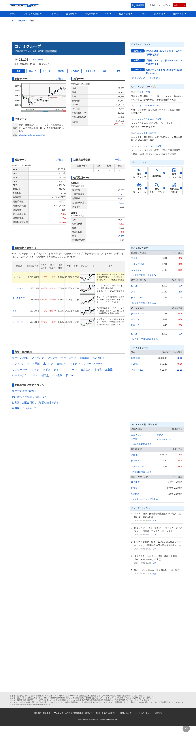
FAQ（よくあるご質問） (106, 713)
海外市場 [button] (159, 13)
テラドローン (68, 357)
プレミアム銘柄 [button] (32, 13)
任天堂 (45, 375)
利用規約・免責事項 (42, 713)
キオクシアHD (20, 357)
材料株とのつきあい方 (24, 408)
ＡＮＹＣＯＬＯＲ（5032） (150, 119)
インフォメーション (143, 713)
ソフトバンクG (20, 363)
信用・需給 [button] (124, 13)
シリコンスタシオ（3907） (150, 146)
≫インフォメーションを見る (146, 78)
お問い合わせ (125, 713)
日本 (154, 521)
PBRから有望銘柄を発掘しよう (29, 396)
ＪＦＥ (34, 375)
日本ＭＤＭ (136, 297)
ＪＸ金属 (57, 375)
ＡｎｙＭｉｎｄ (164, 439)
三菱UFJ (61, 363)
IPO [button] (107, 13)
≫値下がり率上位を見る (144, 303)
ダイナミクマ (137, 313)
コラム (143, 13)
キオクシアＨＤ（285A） (149, 105)
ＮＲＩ (16, 311)
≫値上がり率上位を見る (144, 275)
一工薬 (134, 439)
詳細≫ (60, 78)
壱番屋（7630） (145, 92)
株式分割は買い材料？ (24, 391)
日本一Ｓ (135, 325)
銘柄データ (22, 20)
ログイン (166, 5)
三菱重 (109, 369)
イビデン (75, 363)
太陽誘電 (84, 357)
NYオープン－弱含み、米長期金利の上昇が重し (157, 570)
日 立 (69, 375)
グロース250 (137, 370)
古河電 (98, 369)
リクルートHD (20, 369)
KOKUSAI (98, 357)
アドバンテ (38, 357)
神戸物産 (135, 482)
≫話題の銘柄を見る (142, 444)
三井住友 (85, 369)
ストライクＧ (137, 466)
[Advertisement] (98, 31)
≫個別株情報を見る (142, 471)
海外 (154, 574)
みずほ (46, 369)
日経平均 (135, 358)
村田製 (36, 363)
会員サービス (179, 5)
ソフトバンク (19, 288)
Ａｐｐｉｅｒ (137, 270)
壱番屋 (134, 258)
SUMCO (135, 494)
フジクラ (52, 357)
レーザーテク (19, 375)
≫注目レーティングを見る (145, 499)
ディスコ (59, 369)
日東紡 (134, 488)
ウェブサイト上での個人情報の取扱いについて (73, 713)
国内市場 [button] (70, 13)
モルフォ (135, 319)
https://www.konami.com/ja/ (32, 135)
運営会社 (158, 713)
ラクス (160, 434)
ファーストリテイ (93, 363)
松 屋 (134, 285)
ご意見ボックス (154, 5)
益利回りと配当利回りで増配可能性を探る (35, 402)
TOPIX (134, 364)
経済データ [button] (178, 13)
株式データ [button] (90, 13)
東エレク (48, 363)
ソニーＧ (72, 369)
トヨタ (35, 369)
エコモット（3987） (147, 133)
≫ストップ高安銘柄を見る (145, 339)
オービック (18, 322)
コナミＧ (17, 277)
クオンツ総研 (137, 264)
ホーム (13, 13)
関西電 (134, 454)
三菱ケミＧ (136, 434)
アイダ (134, 291)
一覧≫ (119, 159)
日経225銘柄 (51, 51)
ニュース (53, 13)
